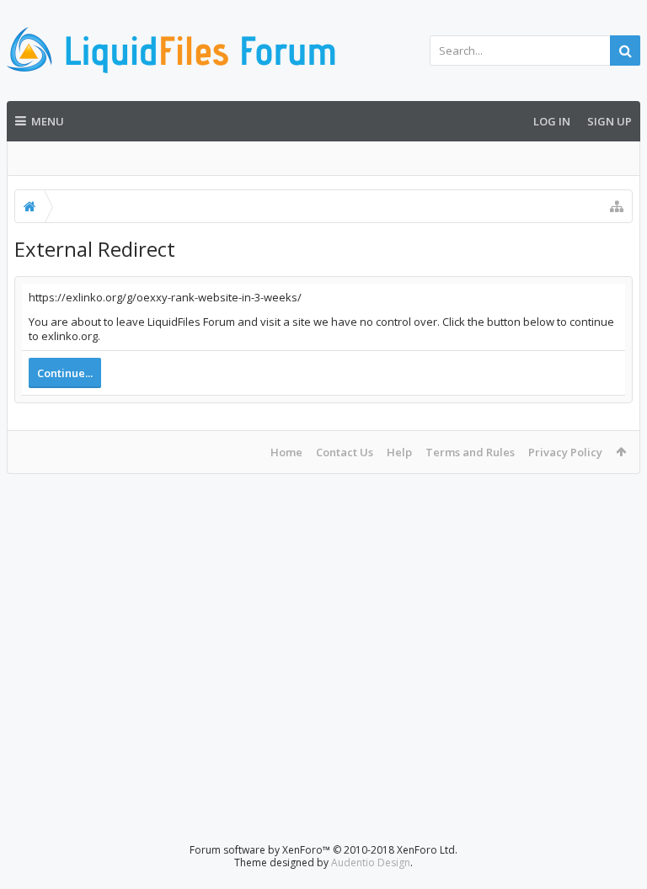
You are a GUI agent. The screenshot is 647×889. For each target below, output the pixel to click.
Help (399, 452)
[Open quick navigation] (617, 206)
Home (286, 452)
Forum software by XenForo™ (323, 850)
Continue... (65, 373)
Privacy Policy (565, 452)
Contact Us (344, 452)
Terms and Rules (470, 452)
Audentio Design (370, 862)
